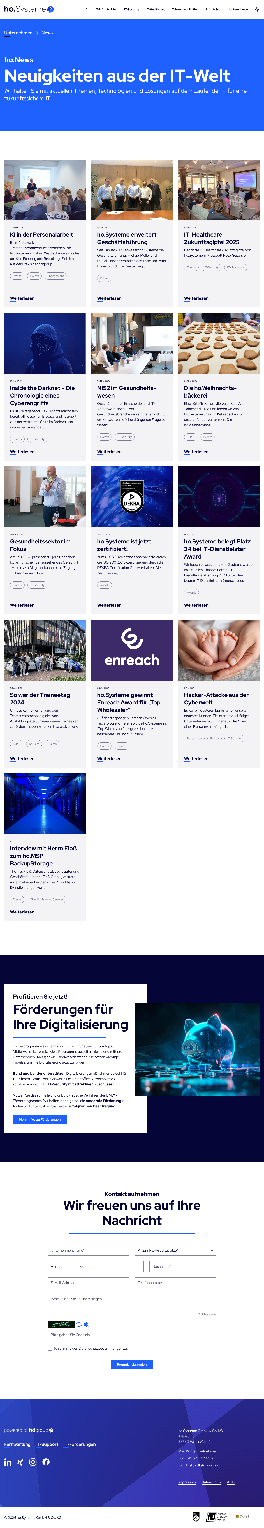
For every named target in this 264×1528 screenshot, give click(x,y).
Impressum (187, 1482)
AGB (231, 1482)
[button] (79, 1324)
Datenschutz (211, 1482)
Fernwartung (17, 1444)
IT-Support (47, 1444)
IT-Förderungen (79, 1444)
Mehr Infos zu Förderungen (40, 1119)
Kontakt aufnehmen (201, 1451)
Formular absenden (132, 1364)
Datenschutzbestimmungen (100, 1348)
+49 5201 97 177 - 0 (201, 1458)
